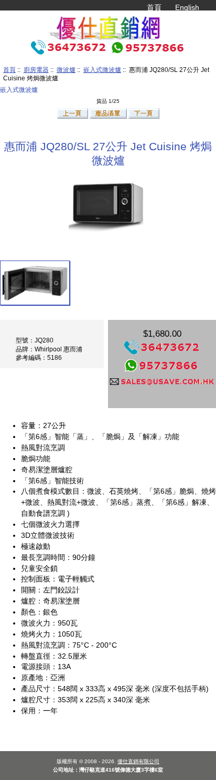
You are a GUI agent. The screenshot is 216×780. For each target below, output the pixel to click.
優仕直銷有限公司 (138, 761)
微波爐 (66, 69)
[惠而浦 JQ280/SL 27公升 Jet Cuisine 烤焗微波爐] (35, 283)
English (187, 7)
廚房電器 (36, 69)
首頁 (154, 7)
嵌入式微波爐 (102, 69)
